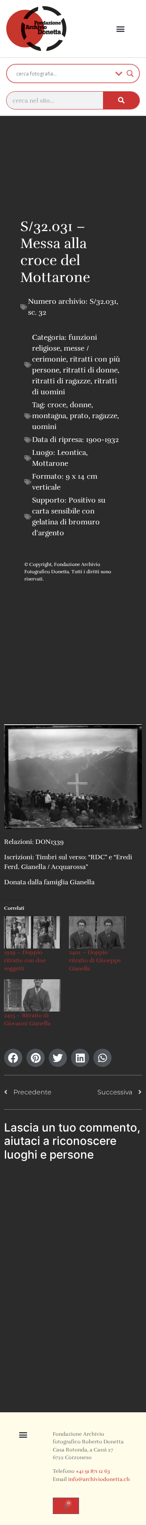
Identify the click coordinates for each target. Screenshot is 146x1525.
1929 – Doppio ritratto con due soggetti (25, 960)
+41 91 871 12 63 (93, 1471)
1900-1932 (102, 439)
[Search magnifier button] (130, 73)
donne (80, 404)
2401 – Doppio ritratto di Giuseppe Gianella (95, 960)
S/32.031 (103, 301)
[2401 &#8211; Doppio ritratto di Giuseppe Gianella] (97, 932)
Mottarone (50, 463)
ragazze (104, 415)
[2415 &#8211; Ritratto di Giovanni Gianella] (32, 995)
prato (79, 415)
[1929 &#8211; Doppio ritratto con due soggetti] (32, 932)
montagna (49, 415)
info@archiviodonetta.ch (99, 1479)
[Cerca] (121, 100)
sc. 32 (37, 312)
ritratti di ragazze (61, 381)
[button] (120, 29)
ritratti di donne (90, 370)
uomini (44, 426)
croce (56, 404)
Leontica (71, 452)
